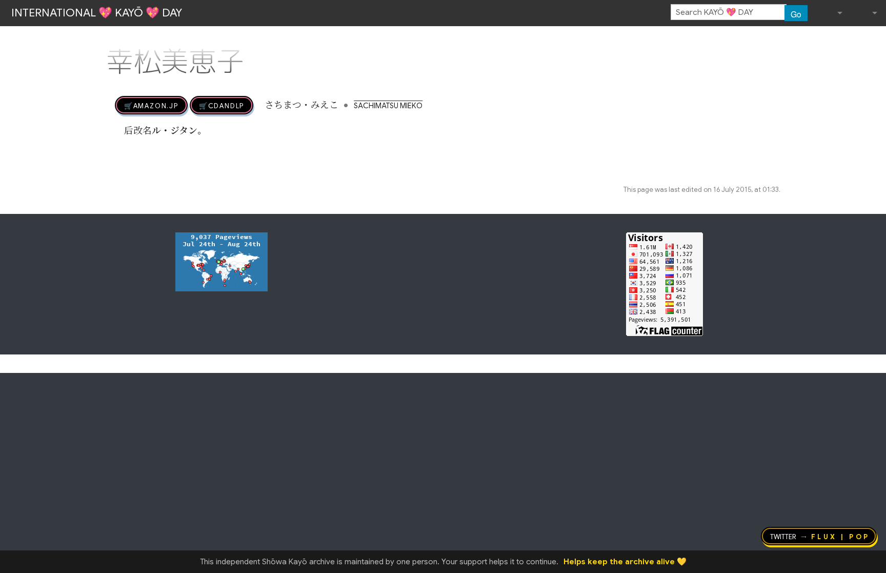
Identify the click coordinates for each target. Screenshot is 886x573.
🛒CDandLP (221, 105)
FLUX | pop (840, 536)
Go (796, 13)
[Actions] (776, 40)
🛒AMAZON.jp (151, 105)
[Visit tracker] (221, 261)
